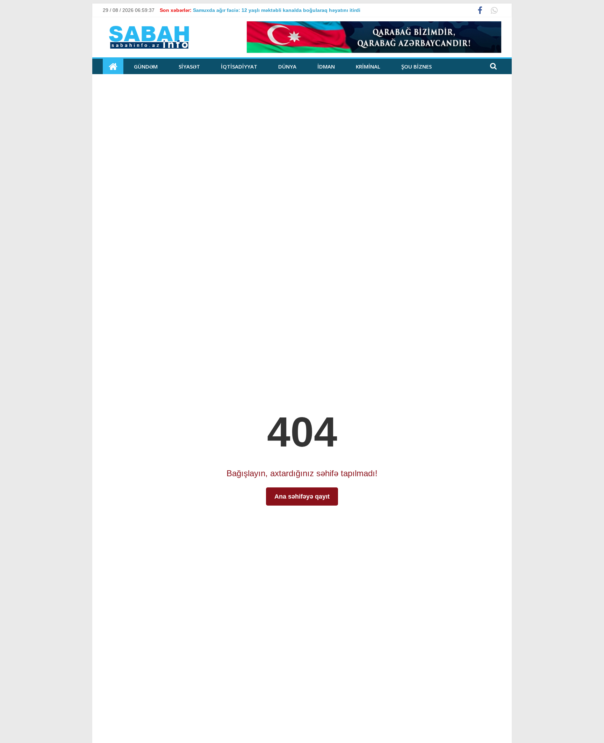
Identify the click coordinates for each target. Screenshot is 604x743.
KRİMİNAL (368, 66)
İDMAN (326, 66)
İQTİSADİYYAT (239, 66)
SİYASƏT (189, 66)
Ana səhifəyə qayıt (302, 496)
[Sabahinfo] (113, 66)
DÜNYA (287, 66)
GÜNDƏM (146, 66)
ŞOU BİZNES (416, 66)
